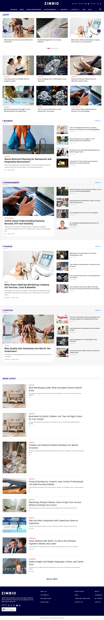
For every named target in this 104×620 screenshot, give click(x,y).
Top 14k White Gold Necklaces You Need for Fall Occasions (85, 265)
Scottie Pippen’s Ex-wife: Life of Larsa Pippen (84, 213)
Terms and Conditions (82, 598)
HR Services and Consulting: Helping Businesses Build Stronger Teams (85, 151)
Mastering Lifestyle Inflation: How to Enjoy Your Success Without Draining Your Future (55, 503)
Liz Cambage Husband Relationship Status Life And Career (84, 224)
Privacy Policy (79, 591)
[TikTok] (20, 605)
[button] (5, 31)
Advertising (45, 602)
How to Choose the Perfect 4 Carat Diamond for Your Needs (49, 110)
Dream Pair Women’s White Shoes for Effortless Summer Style (83, 80)
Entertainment (50, 9)
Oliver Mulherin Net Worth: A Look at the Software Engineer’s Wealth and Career (52, 542)
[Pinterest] (14, 605)
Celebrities (98, 595)
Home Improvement (34, 9)
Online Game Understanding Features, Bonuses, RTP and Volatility (84, 110)
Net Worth (98, 598)
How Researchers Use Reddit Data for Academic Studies (16, 80)
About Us (44, 591)
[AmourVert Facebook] (82, 3)
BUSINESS (13, 9)
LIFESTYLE (74, 9)
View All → (98, 120)
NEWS (22, 9)
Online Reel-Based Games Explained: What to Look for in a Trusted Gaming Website (85, 190)
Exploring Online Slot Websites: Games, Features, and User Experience (85, 201)
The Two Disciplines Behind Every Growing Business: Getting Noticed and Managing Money (85, 128)
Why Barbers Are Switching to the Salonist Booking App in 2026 (85, 41)
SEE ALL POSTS (52, 579)
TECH (90, 9)
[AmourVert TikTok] (94, 3)
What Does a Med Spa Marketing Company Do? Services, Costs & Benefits (52, 41)
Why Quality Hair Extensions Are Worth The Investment (27, 350)
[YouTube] (17, 605)
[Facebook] (8, 605)
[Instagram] (11, 605)
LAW (83, 9)
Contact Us (79, 602)
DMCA (76, 595)
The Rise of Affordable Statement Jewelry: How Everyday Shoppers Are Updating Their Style (85, 318)
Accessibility (45, 595)
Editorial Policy (46, 598)
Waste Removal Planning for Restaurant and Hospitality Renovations (28, 160)
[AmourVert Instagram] (76, 3)
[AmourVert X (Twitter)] (100, 3)
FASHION (63, 9)
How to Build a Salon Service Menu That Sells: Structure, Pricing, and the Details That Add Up (84, 288)
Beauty (97, 591)
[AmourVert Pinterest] (89, 3)
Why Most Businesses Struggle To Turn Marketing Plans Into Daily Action (17, 110)
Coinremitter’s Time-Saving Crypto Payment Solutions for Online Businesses (84, 162)
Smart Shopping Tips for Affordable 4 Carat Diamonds (52, 80)
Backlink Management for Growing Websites (15, 41)
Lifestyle (98, 602)
